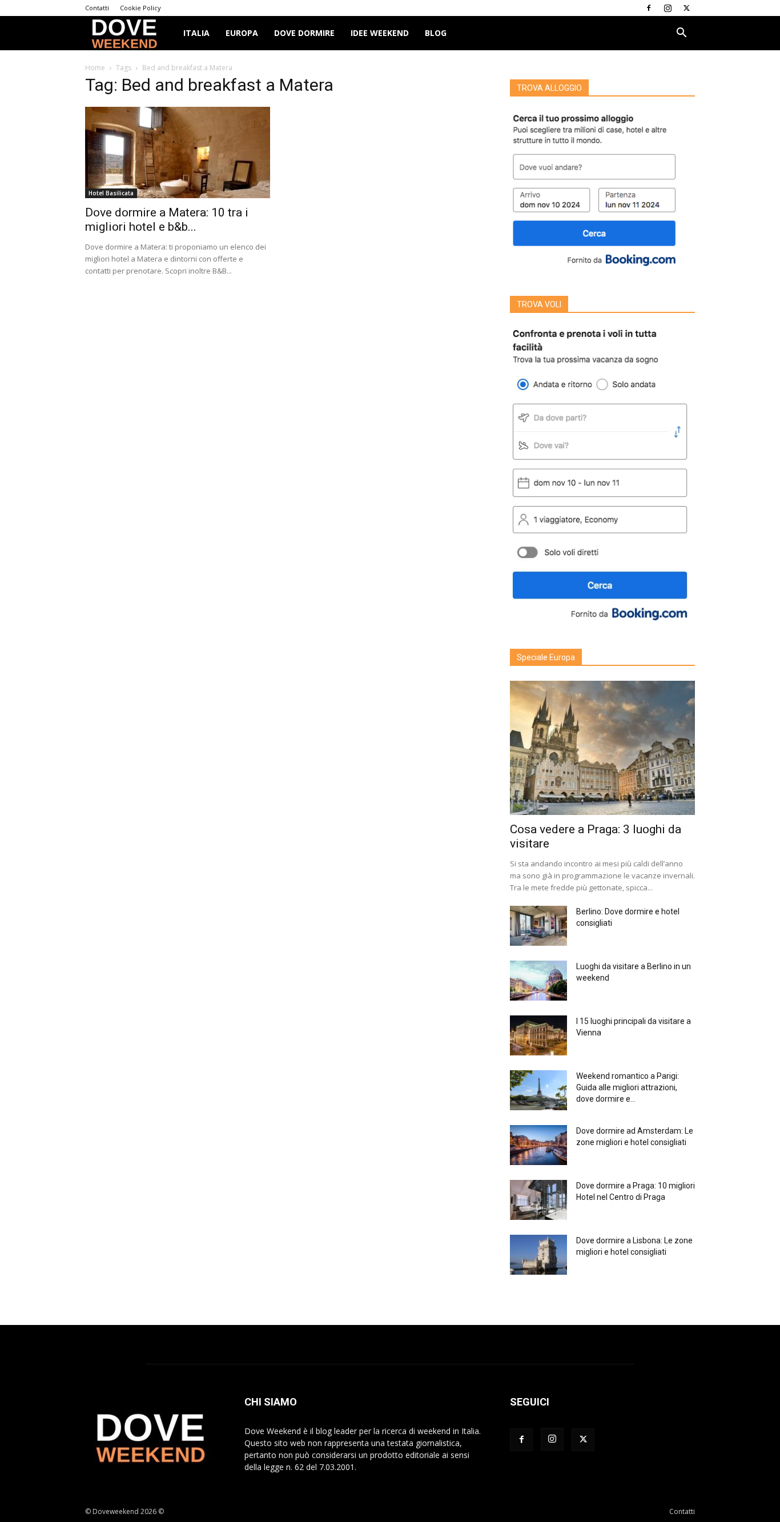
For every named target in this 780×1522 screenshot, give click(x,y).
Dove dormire (304, 32)
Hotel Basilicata (111, 193)
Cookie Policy (140, 7)
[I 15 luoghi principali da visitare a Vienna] (538, 1035)
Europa (242, 32)
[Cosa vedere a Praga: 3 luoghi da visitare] (602, 748)
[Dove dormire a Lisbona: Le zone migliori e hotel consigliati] (538, 1255)
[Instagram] (667, 8)
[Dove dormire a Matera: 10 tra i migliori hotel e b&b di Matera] (177, 152)
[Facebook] (648, 8)
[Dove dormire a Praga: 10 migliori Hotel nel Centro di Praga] (538, 1200)
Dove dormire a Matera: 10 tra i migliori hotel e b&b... (166, 220)
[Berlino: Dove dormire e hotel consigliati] (538, 926)
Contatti (97, 7)
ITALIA (196, 32)
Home (95, 68)
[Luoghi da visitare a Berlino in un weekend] (538, 981)
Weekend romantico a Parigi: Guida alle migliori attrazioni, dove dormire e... (627, 1087)
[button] (681, 34)
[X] (686, 8)
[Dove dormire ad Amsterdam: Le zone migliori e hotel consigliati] (538, 1145)
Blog (436, 32)
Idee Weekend (380, 32)
